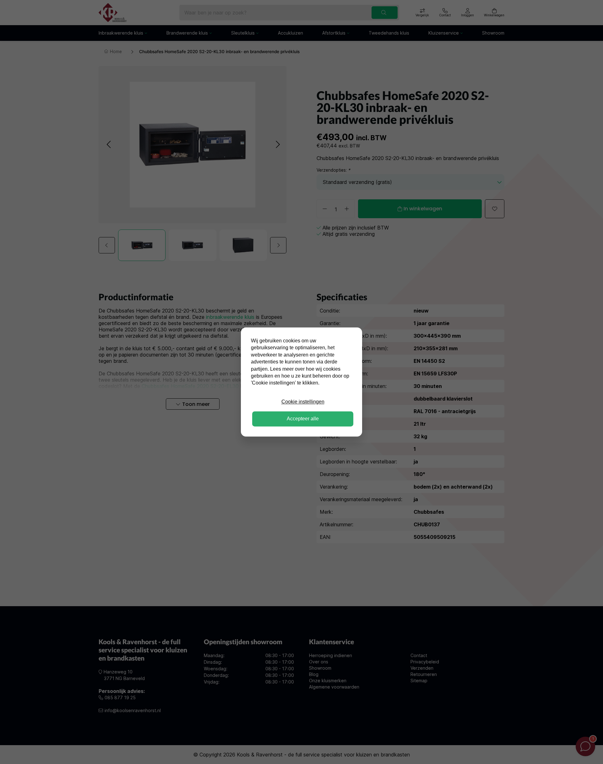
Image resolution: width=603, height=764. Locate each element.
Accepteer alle (303, 419)
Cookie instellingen (302, 401)
